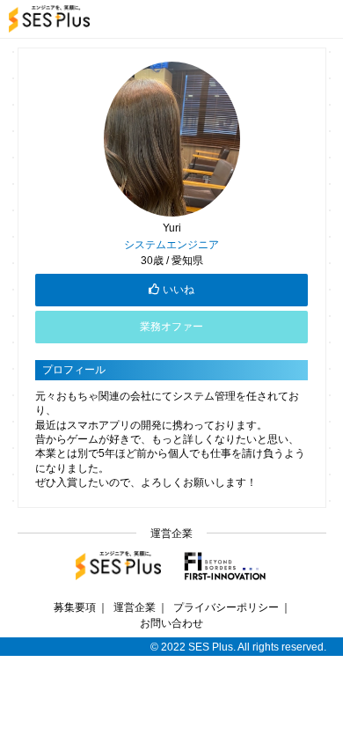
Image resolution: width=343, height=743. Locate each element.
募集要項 (75, 607)
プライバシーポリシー (226, 607)
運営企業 (134, 607)
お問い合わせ (171, 623)
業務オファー (171, 326)
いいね (178, 289)
